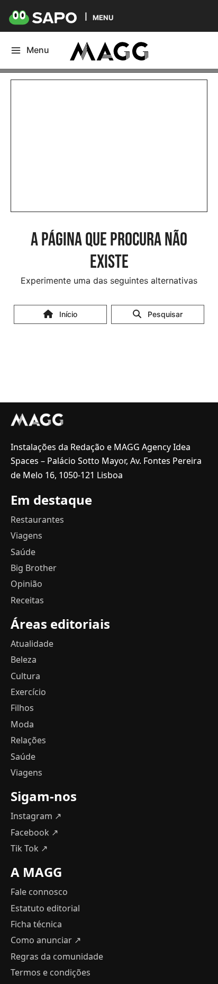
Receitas (27, 600)
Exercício (28, 692)
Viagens (26, 535)
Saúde (23, 552)
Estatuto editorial (45, 908)
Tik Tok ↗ (29, 848)
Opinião (26, 584)
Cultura (25, 676)
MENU (103, 17)
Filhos (22, 708)
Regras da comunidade (57, 956)
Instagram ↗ (36, 816)
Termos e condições (50, 972)
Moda (22, 724)
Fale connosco (39, 892)
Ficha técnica (36, 924)
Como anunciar (46, 940)
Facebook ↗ (34, 832)
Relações (28, 740)
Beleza (24, 659)
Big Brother (34, 568)
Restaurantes (37, 519)
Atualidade (32, 643)
